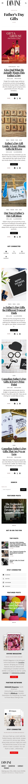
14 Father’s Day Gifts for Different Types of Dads (13, 309)
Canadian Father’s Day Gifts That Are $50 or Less (14, 451)
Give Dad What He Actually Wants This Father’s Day (14, 72)
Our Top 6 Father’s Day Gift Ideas (14, 214)
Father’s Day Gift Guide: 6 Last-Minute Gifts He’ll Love (14, 145)
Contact (20, 766)
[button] (12, 525)
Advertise (11, 766)
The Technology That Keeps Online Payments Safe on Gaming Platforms (14, 508)
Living (20, 139)
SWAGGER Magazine (12, 687)
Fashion (12, 139)
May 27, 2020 (10, 457)
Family (7, 209)
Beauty (7, 139)
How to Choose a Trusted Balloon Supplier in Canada (14, 604)
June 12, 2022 (9, 315)
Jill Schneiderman (18, 151)
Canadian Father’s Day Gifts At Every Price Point (14, 381)
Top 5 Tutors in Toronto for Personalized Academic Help (18, 553)
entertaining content (18, 673)
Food (18, 66)
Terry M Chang (17, 387)
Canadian (21, 662)
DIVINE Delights (12, 66)
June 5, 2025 (9, 218)
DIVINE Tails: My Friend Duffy (17, 560)
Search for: (4, 486)
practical (5, 673)
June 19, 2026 (10, 78)
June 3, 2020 (10, 387)
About (4, 766)
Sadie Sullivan (18, 78)
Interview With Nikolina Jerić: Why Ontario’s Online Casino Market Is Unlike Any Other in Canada (18, 544)
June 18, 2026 (9, 151)
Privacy (6, 768)
